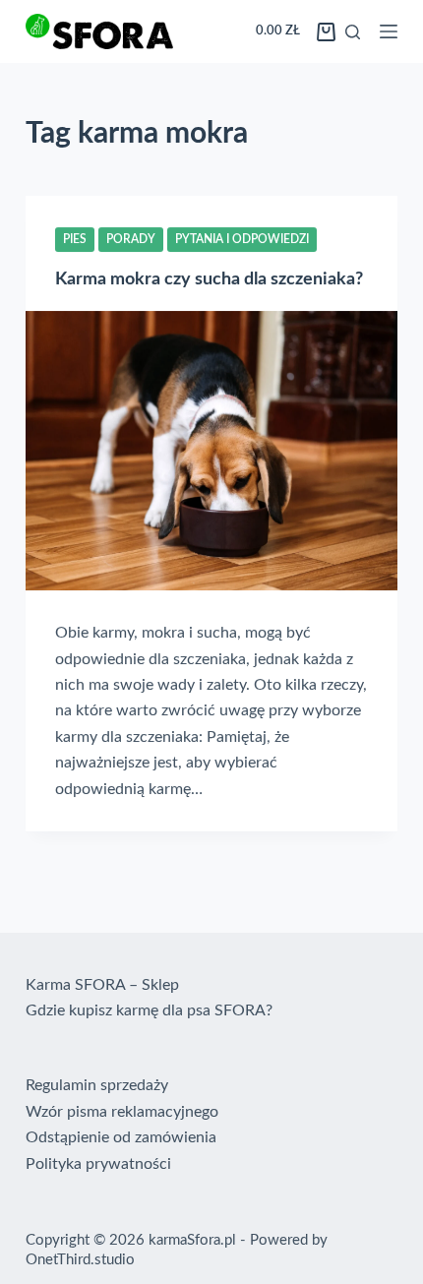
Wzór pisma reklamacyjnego (122, 1112)
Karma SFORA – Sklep (102, 985)
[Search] (352, 32)
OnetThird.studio (80, 1260)
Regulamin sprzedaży (97, 1085)
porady (130, 239)
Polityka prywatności (98, 1164)
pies (75, 239)
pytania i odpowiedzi (242, 239)
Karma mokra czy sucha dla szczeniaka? (209, 279)
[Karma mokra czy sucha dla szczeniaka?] (211, 450)
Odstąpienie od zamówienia (121, 1137)
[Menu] (388, 31)
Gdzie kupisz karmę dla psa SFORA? (149, 1010)
